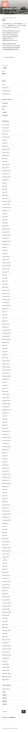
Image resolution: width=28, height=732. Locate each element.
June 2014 (5, 419)
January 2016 (5, 364)
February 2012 (6, 505)
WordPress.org (6, 94)
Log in (3, 84)
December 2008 (6, 603)
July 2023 (4, 140)
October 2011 (5, 517)
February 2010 (6, 575)
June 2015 (5, 385)
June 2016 (5, 348)
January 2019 (5, 259)
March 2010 (5, 572)
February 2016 (6, 360)
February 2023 (6, 149)
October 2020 (6, 204)
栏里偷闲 (4, 695)
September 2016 (6, 339)
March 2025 (5, 128)
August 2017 (5, 308)
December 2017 (6, 296)
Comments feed (6, 90)
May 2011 (4, 532)
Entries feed (5, 87)
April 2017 (4, 321)
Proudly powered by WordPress (10, 728)
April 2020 (5, 223)
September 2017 (6, 305)
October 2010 (5, 554)
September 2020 (6, 207)
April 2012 (4, 498)
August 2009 (5, 587)
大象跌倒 (4, 112)
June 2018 (5, 278)
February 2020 (6, 229)
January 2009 (5, 600)
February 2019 (6, 256)
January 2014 (5, 434)
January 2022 (5, 167)
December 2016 (6, 330)
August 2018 (5, 272)
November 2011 (6, 514)
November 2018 (6, 265)
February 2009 (6, 597)
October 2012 (5, 480)
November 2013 (6, 440)
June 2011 (4, 529)
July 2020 (4, 213)
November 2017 (6, 299)
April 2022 (5, 161)
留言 (3, 109)
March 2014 (5, 428)
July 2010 (4, 560)
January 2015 (5, 397)
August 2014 (5, 413)
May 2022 (4, 158)
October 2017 (5, 302)
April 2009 (5, 593)
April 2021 (4, 192)
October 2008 (6, 609)
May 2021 (4, 189)
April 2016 (5, 354)
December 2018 (6, 262)
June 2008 (5, 621)
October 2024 (6, 131)
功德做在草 (5, 115)
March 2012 (5, 501)
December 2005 (6, 673)
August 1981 (5, 679)
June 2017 (4, 315)
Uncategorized (9, 57)
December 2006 (6, 646)
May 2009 (5, 590)
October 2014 (5, 406)
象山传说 (4, 106)
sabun (14, 17)
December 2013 (6, 437)
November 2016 (6, 333)
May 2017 (4, 318)
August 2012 (5, 486)
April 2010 (5, 569)
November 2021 (6, 170)
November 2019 (6, 235)
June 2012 (4, 492)
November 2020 (6, 201)
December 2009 (6, 581)
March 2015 (5, 391)
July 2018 (4, 275)
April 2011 (4, 535)
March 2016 (5, 357)
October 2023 (5, 137)
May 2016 (4, 351)
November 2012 (6, 477)
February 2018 (6, 290)
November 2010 (6, 551)
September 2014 (6, 410)
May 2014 (4, 422)
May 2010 (4, 566)
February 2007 (6, 639)
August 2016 (5, 342)
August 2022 (5, 155)
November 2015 (6, 370)
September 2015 (6, 376)
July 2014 (4, 416)
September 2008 (6, 612)
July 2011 (4, 526)
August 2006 (5, 658)
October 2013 (5, 443)
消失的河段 (5, 103)
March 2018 (5, 287)
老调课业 (4, 698)
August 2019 (5, 244)
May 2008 (5, 624)
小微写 (4, 692)
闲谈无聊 (4, 704)
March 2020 (5, 226)
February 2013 (6, 468)
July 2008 (4, 618)
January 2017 (5, 327)
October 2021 (5, 174)
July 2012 (4, 489)
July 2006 (4, 661)
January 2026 (5, 124)
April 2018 (5, 284)
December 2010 (6, 547)
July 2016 (4, 345)
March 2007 (5, 636)
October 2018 (5, 269)
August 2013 (5, 449)
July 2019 (4, 247)
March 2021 (5, 195)
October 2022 (5, 152)
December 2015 (6, 367)
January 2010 (5, 578)
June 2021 (4, 186)
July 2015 (4, 382)
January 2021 (5, 198)
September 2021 (6, 177)
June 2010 (5, 563)
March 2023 (5, 146)
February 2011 (6, 541)
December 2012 (6, 474)
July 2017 (4, 311)
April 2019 (5, 253)
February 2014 (6, 431)
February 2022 (6, 164)
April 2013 (4, 462)
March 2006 (5, 664)
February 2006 (6, 667)
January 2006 (5, 670)
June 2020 (5, 216)
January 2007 (5, 642)
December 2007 (6, 630)
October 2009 (6, 584)
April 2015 (5, 388)
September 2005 (6, 676)
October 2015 (5, 373)
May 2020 (5, 219)
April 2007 (5, 633)
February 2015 (6, 394)
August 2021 (5, 180)
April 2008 (5, 627)
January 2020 (5, 232)
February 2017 (6, 324)
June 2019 (5, 250)
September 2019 (6, 241)
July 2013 (4, 452)
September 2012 (6, 483)
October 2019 (5, 238)
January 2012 (5, 508)
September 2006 (6, 655)
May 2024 (5, 134)
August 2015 (5, 379)
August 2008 (5, 615)
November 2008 (6, 606)
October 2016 (5, 336)
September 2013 (6, 446)
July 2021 (4, 183)
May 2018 (4, 281)
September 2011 (6, 520)
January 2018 (5, 293)
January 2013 (5, 471)
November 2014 (6, 403)
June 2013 (4, 456)
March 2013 (5, 465)
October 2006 (6, 652)
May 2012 (4, 495)
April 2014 (5, 425)
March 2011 (5, 538)
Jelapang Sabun (11, 9)
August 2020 (5, 210)
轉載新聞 (4, 701)
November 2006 (6, 649)
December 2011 (6, 511)
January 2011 (5, 544)
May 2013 (4, 459)
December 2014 (6, 400)
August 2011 (5, 523)
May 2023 (4, 143)
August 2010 (5, 557)
